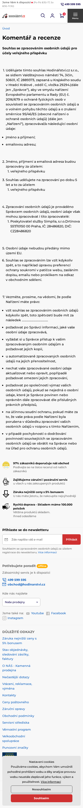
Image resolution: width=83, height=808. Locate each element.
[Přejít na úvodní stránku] (13, 15)
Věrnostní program (16, 729)
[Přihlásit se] (52, 16)
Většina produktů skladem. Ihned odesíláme (31, 514)
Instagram (15, 618)
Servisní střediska (15, 722)
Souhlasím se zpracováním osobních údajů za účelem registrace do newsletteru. (37, 550)
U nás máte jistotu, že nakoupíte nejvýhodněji (44, 496)
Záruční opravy (13, 709)
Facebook (58, 613)
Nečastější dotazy (15, 677)
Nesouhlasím (41, 789)
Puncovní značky (15, 747)
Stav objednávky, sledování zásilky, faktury (15, 654)
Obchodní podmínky (18, 716)
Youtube (37, 613)
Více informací (47, 552)
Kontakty (9, 695)
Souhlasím (41, 798)
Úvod (6, 28)
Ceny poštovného (15, 702)
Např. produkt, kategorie (31, 37)
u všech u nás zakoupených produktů (39, 483)
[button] (43, 16)
